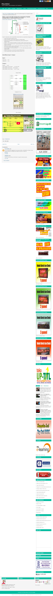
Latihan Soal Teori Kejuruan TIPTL (42, 483)
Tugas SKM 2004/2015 (40, 485)
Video (47, 8)
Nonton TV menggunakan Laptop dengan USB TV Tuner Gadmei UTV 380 (45, 395)
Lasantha (24, 594)
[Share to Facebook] (7, 141)
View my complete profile (6, 588)
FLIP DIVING (7, 148)
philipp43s (7, 155)
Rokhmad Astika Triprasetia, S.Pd (9, 584)
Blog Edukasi (38, 512)
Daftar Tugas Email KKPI (40, 497)
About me (3, 10)
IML (6, 13)
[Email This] (4, 141)
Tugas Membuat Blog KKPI (40, 492)
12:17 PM (6, 158)
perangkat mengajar (10, 13)
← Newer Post (4, 144)
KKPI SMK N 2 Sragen (40, 510)
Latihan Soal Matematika (40, 481)
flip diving (6, 152)
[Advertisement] (43, 105)
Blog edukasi (6, 4)
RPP (5, 8)
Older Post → (33, 144)
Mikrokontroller (19, 8)
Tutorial (24, 8)
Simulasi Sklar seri (39, 525)
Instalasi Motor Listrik (41, 8)
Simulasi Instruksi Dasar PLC (41, 518)
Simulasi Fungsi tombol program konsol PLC (43, 520)
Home (3, 8)
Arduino (9, 8)
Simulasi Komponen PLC (40, 522)
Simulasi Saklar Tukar (40, 527)
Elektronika (13, 8)
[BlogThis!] (5, 141)
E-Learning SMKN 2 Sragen (40, 505)
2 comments (19, 19)
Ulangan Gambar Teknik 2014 (41, 488)
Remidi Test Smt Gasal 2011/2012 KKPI (42, 490)
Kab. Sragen (38, 507)
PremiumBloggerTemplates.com (31, 594)
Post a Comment (6, 160)
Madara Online (38, 503)
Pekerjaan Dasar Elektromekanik (31, 8)
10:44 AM (6, 153)
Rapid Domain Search (38, 594)
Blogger (34, 592)
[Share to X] (6, 141)
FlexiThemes (16, 594)
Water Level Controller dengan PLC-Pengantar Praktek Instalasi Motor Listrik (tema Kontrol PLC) (16, 17)
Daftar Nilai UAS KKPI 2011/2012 (41, 495)
